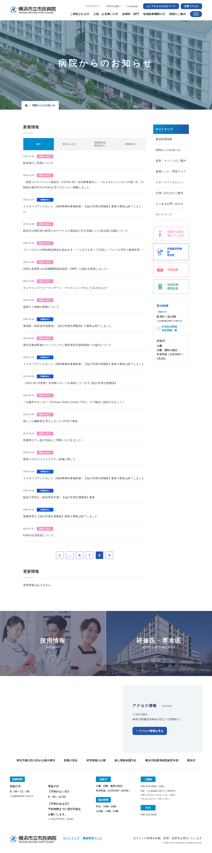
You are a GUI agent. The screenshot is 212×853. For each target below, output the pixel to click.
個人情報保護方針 (125, 760)
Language (133, 6)
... (69, 555)
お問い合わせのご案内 (169, 193)
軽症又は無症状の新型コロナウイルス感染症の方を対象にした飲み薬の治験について (75, 230)
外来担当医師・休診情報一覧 (171, 328)
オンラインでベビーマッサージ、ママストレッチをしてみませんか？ (66, 287)
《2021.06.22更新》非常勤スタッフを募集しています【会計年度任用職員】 (70, 383)
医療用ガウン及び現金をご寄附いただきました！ (53, 440)
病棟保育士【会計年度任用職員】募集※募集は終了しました (60, 516)
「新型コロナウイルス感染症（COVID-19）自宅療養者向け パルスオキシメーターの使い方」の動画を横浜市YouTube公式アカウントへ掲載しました (83, 185)
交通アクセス (191, 6)
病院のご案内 (177, 14)
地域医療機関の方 (154, 14)
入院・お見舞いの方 (105, 14)
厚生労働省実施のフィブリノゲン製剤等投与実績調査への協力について (67, 345)
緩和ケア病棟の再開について (41, 306)
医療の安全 (71, 760)
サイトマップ (164, 214)
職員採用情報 (164, 139)
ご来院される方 (79, 14)
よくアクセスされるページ (161, 6)
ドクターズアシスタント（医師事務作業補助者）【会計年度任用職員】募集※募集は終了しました (83, 364)
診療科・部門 (130, 14)
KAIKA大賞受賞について (38, 535)
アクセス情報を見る (151, 730)
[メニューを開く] (196, 14)
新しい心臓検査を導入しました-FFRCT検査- (51, 421)
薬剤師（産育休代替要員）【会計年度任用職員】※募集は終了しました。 (68, 326)
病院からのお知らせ (168, 150)
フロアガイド (93, 6)
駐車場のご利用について (38, 163)
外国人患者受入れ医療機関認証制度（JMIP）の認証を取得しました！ (66, 268)
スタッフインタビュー (169, 182)
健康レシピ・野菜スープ (171, 171)
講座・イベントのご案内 (171, 160)
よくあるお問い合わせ (169, 203)
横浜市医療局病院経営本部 (161, 760)
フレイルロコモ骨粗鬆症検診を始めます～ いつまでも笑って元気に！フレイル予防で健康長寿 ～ (83, 249)
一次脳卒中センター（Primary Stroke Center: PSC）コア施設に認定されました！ (74, 402)
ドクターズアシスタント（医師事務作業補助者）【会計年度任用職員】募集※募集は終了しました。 (82, 209)
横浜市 (191, 760)
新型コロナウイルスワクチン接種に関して (49, 459)
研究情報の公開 (96, 760)
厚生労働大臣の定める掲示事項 (36, 760)
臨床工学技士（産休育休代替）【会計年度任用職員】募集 (59, 497)
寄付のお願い (114, 6)
